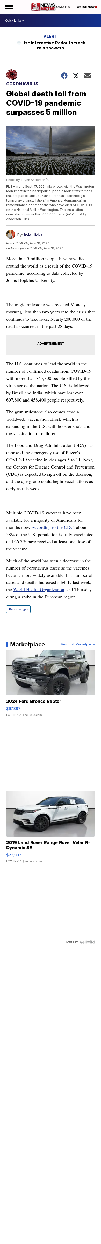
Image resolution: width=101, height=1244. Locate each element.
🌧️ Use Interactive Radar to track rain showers (50, 45)
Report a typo (18, 609)
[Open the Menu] (8, 6)
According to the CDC (52, 527)
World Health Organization (38, 589)
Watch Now (86, 7)
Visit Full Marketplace (78, 644)
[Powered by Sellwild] (87, 942)
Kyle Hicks (33, 234)
